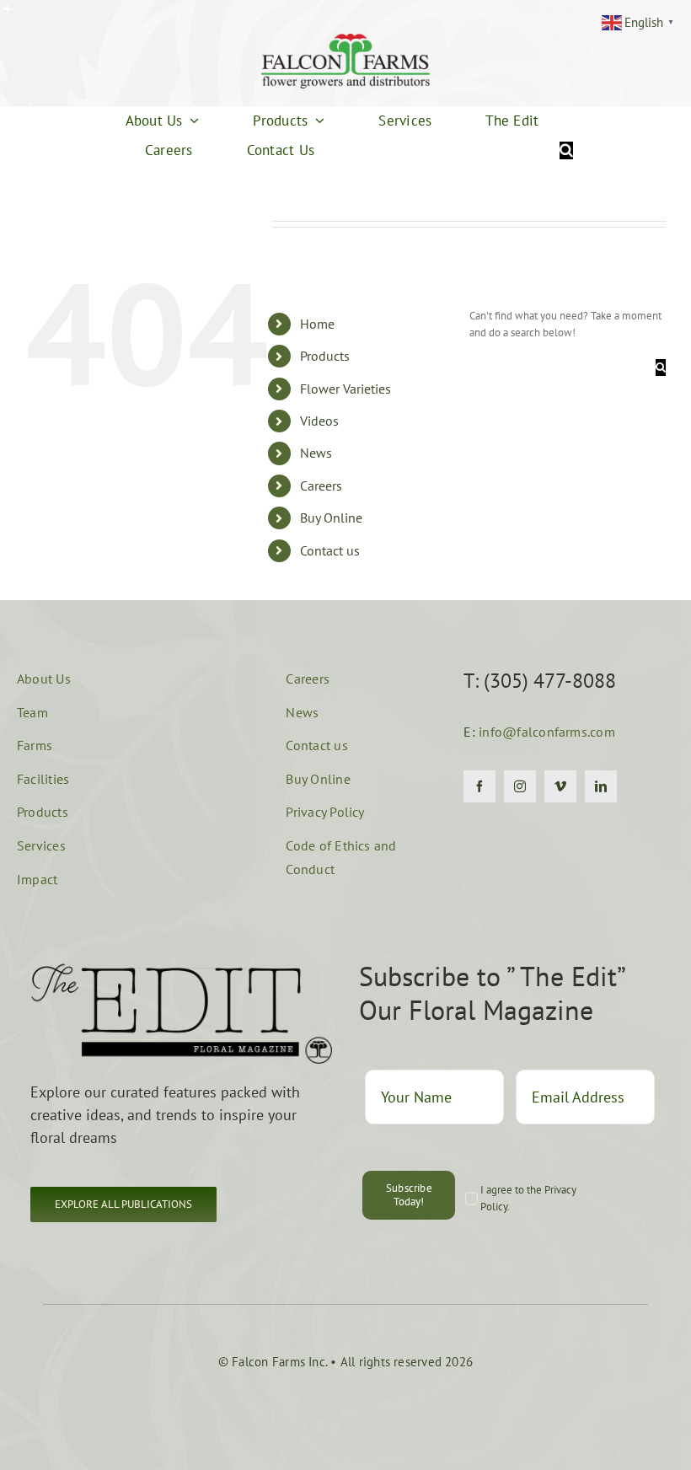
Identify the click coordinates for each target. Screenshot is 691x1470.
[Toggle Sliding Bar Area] (15, 15)
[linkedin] (601, 786)
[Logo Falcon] (345, 39)
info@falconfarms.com (547, 731)
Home (317, 323)
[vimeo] (560, 786)
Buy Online (331, 517)
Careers (321, 485)
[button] (123, 1204)
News (316, 452)
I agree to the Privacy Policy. (528, 1198)
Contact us (330, 550)
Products (325, 355)
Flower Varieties (345, 388)
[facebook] (479, 786)
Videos (319, 420)
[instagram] (520, 786)
